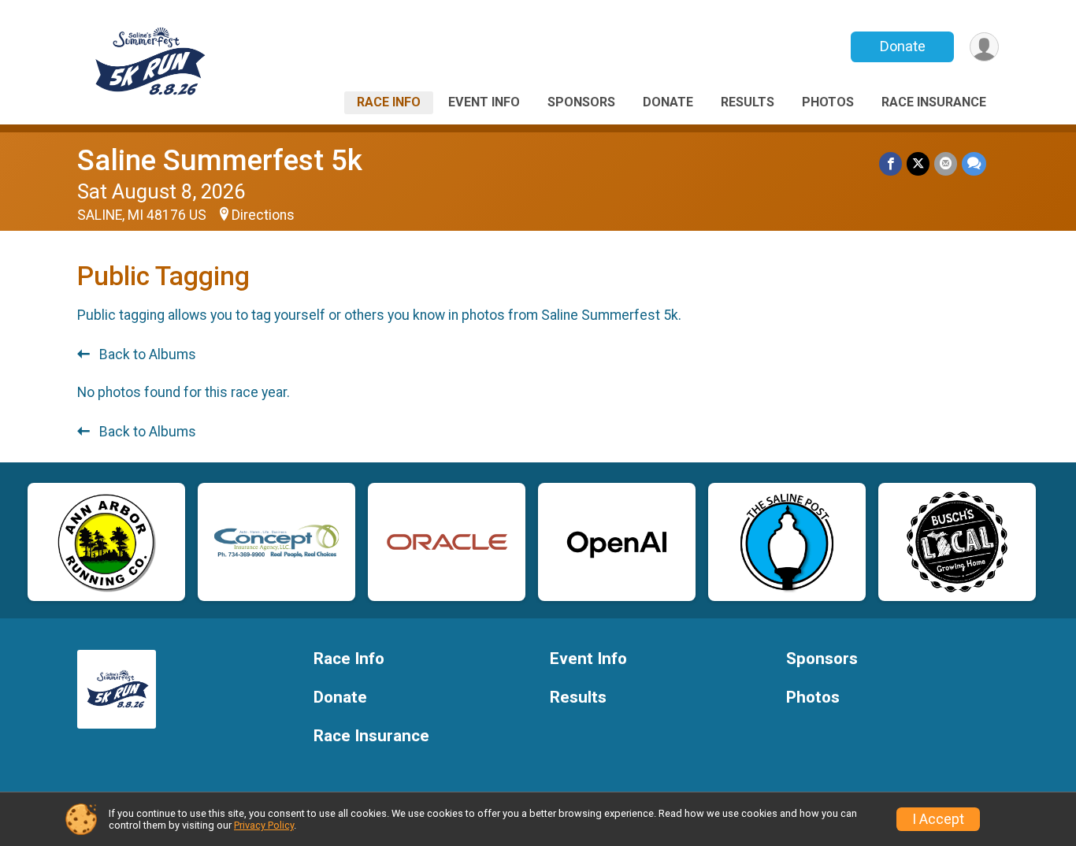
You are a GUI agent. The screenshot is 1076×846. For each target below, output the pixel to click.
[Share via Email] (945, 163)
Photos (828, 102)
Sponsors (581, 102)
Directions (263, 215)
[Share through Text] (974, 163)
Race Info (389, 102)
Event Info (484, 102)
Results (747, 102)
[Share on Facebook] (890, 163)
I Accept (938, 819)
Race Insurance (933, 102)
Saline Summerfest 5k (219, 160)
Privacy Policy (264, 825)
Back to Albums (146, 354)
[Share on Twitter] (918, 163)
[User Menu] (984, 46)
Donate (903, 46)
